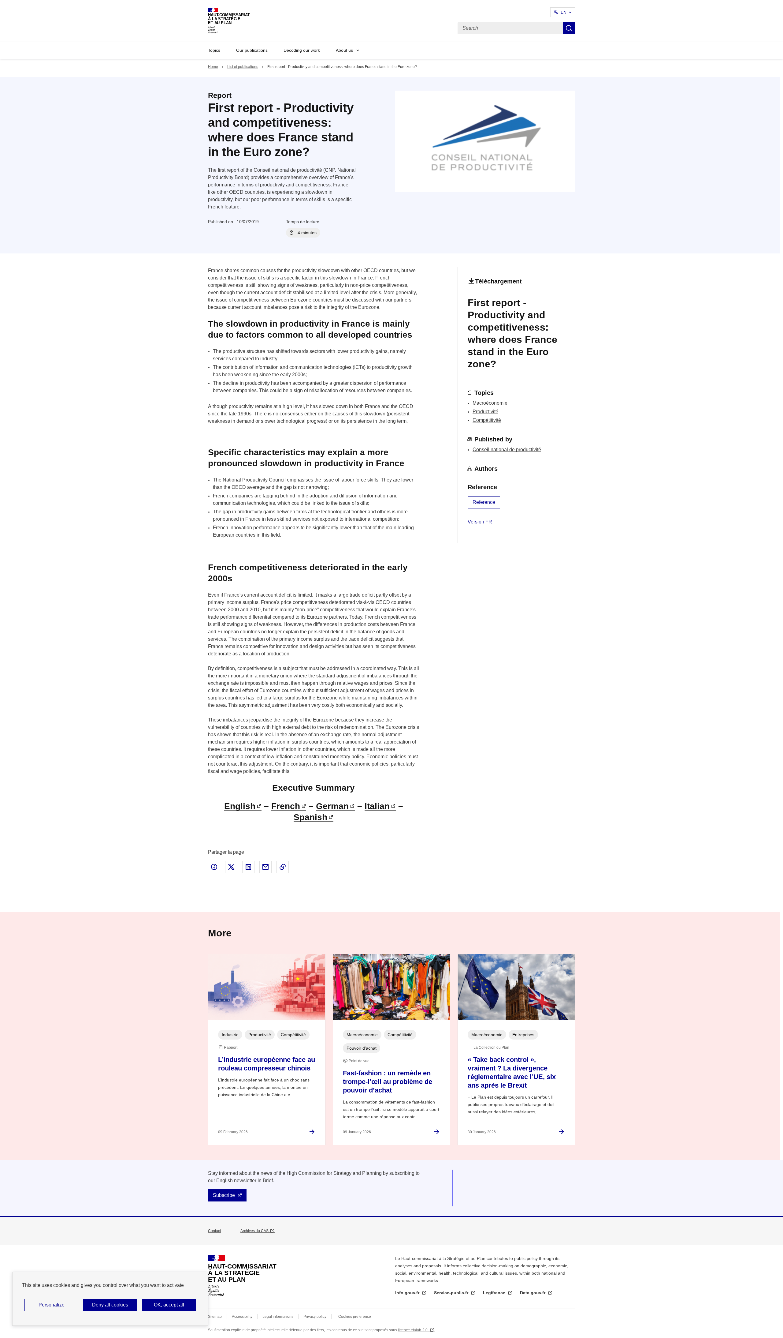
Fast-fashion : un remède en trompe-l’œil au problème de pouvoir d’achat (387, 1081)
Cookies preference (354, 1316)
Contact (214, 1231)
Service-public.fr (451, 1292)
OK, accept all (169, 1304)
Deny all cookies (110, 1304)
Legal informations (277, 1316)
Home (213, 67)
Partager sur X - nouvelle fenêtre (231, 867)
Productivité (485, 411)
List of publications (242, 67)
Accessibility (242, 1316)
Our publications (252, 50)
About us (344, 50)
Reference (484, 502)
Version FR (480, 521)
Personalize (52, 1304)
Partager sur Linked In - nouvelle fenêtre (248, 867)
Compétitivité (487, 420)
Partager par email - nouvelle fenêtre (265, 867)
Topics (214, 50)
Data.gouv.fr (533, 1292)
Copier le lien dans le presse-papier (282, 867)
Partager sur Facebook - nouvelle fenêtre (214, 867)
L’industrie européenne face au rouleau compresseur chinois (266, 1064)
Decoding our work (302, 50)
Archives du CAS (254, 1231)
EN (563, 12)
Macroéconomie (490, 403)
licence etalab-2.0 (413, 1330)
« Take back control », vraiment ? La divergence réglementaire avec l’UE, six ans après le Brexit (512, 1072)
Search (569, 28)
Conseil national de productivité (507, 449)
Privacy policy (314, 1316)
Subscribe (224, 1195)
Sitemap (215, 1316)
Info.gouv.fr (408, 1292)
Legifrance (495, 1292)
